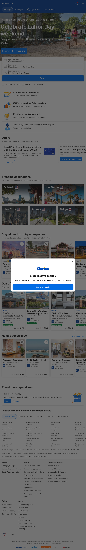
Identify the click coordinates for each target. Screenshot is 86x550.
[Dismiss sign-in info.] (72, 262)
